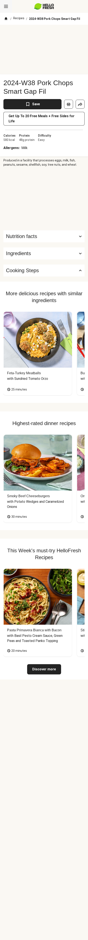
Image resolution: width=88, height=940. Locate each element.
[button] (44, 253)
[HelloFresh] (44, 6)
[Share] (80, 104)
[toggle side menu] (6, 6)
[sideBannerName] (44, 198)
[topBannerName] (44, 32)
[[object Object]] (68, 104)
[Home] (6, 19)
